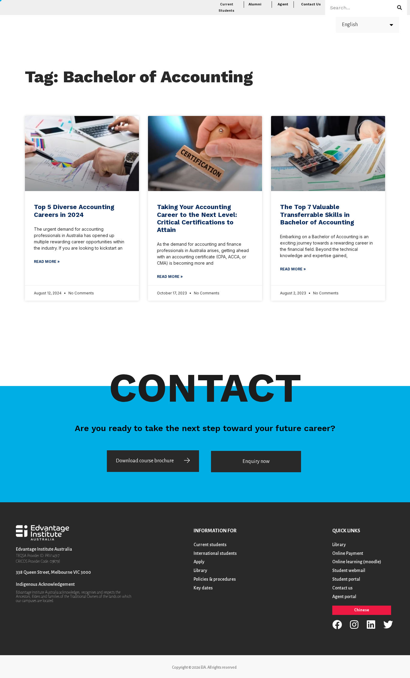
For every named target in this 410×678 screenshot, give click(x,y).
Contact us (342, 587)
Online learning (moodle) (356, 561)
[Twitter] (388, 624)
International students (215, 553)
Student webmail (348, 570)
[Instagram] (354, 624)
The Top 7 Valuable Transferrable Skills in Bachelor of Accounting (317, 214)
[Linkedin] (371, 624)
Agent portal (344, 596)
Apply (264, 24)
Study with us (227, 24)
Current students (210, 544)
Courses (187, 24)
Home (163, 24)
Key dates (203, 587)
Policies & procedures (215, 579)
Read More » (47, 261)
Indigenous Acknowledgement (45, 584)
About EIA (314, 24)
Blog (289, 24)
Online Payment (347, 553)
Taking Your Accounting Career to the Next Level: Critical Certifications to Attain (197, 218)
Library (200, 570)
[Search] (399, 7)
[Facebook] (337, 624)
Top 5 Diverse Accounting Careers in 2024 (74, 210)
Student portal (346, 579)
